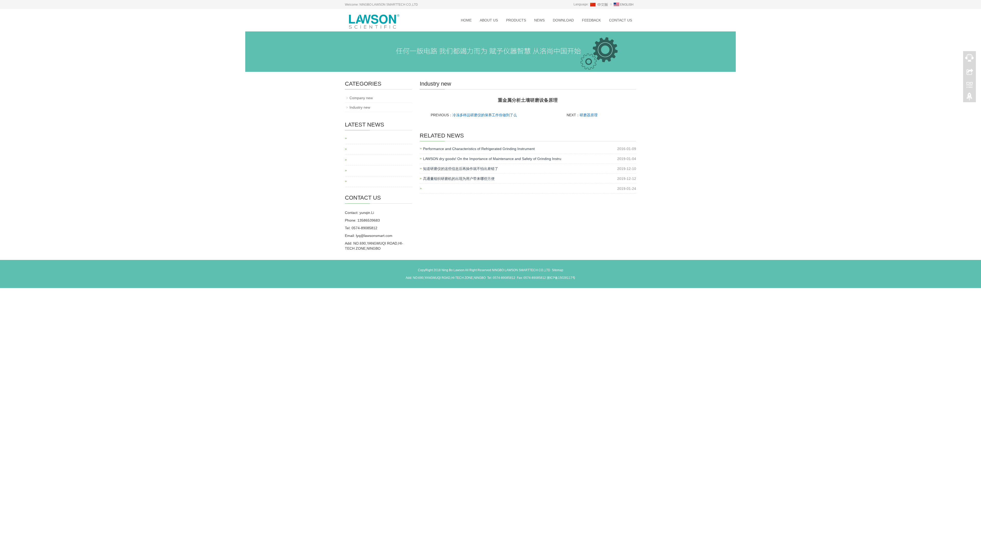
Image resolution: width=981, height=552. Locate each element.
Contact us (620, 20)
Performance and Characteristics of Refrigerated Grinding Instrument (479, 149)
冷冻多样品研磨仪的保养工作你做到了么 (484, 115)
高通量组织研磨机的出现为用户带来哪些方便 (459, 179)
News (539, 20)
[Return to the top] (969, 97)
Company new (361, 98)
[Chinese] (599, 4)
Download (563, 20)
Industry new (359, 107)
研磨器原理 (589, 115)
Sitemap (557, 270)
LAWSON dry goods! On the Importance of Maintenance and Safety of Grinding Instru (492, 159)
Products (516, 20)
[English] (624, 4)
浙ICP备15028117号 (561, 278)
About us (489, 20)
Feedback (591, 20)
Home (466, 20)
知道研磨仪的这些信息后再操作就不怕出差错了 (460, 169)
